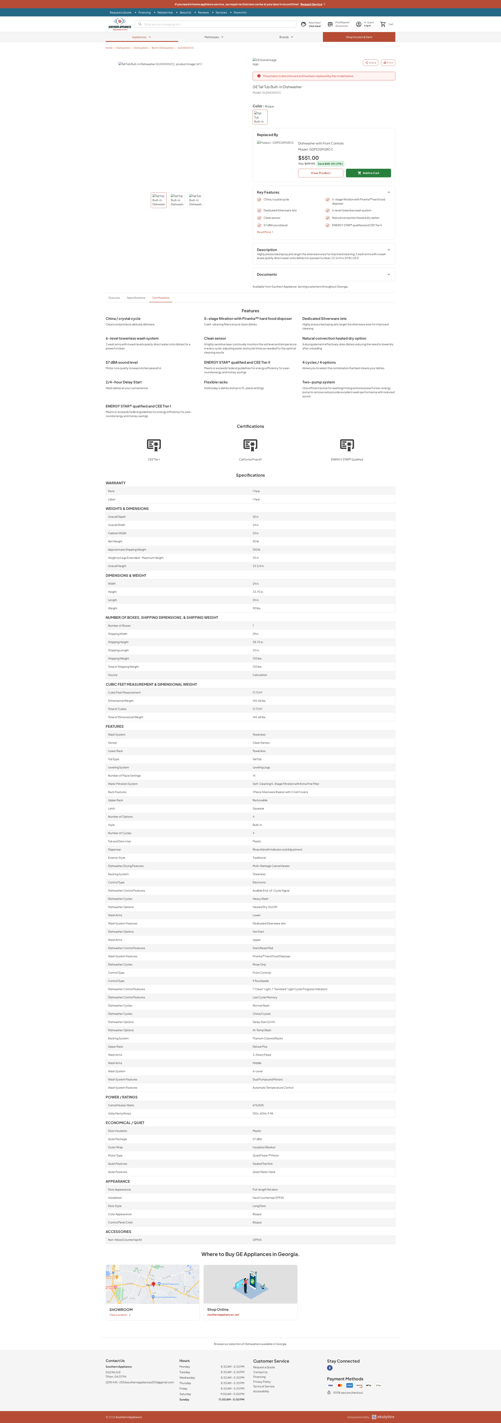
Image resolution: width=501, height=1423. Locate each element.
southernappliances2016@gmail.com (150, 1382)
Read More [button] (264, 232)
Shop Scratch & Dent (359, 37)
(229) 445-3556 (116, 1382)
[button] (338, 24)
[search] (215, 24)
